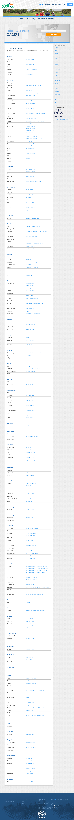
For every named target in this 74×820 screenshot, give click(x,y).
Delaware (56, 53)
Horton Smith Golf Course (30, 462)
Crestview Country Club (30, 395)
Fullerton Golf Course (29, 98)
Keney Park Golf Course (30, 210)
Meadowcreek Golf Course (30, 742)
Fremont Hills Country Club (30, 452)
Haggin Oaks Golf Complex (30, 128)
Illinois (56, 59)
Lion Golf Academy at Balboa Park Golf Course (34, 136)
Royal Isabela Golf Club (30, 649)
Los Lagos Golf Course (30, 145)
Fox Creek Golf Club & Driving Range (32, 267)
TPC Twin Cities (28, 433)
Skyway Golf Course (29, 517)
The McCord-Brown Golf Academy (32, 236)
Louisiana (56, 64)
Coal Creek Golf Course (30, 176)
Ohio (56, 86)
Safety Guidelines (51, 1)
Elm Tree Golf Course (29, 540)
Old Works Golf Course (30, 470)
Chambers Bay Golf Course (30, 771)
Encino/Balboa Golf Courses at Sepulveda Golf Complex (35, 93)
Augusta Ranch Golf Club (30, 64)
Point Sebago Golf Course (30, 366)
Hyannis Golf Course (29, 400)
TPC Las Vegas (28, 496)
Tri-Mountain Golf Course (30, 763)
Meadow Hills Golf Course (30, 171)
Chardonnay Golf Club (29, 116)
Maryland (56, 67)
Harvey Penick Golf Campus (30, 680)
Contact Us (63, 1)
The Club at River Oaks (30, 202)
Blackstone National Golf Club (31, 417)
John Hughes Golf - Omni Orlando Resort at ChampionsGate (36, 228)
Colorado (56, 50)
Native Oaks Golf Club (29, 155)
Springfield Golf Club (29, 657)
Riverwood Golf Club (29, 575)
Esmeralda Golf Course (30, 765)
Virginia (56, 102)
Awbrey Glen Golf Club (29, 618)
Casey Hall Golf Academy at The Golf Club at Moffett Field (36, 113)
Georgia (56, 56)
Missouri (56, 74)
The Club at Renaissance (30, 234)
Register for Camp (25, 799)
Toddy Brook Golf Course (30, 371)
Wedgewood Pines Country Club (31, 415)
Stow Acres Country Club (30, 413)
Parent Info (38, 1)
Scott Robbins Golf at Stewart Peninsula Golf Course (35, 715)
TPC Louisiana (28, 355)
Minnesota (56, 72)
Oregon (56, 89)
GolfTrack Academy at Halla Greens (32, 436)
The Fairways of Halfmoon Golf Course (32, 553)
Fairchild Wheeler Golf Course (31, 192)
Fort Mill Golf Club (29, 659)
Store (64, 4)
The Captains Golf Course (30, 397)
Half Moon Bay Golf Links (30, 103)
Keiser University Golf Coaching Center (32, 248)
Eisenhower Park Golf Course (31, 545)
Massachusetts (57, 69)
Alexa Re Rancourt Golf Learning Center (33, 368)
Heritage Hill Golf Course (30, 402)
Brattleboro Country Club (30, 734)
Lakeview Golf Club (29, 275)
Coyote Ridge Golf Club (30, 687)
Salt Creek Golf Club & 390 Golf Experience (33, 313)
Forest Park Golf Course (30, 381)
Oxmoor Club (28, 342)
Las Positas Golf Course (30, 105)
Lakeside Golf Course (29, 726)
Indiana (56, 61)
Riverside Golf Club (29, 697)
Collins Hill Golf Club (29, 264)
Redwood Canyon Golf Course (31, 87)
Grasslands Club (28, 670)
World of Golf (28, 337)
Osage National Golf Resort (30, 457)
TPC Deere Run (28, 305)
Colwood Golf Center (29, 623)
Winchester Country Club (30, 108)
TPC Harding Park (29, 141)
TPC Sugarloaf (28, 259)
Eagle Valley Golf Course (30, 493)
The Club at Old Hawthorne (30, 449)
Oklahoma (56, 88)
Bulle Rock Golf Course (30, 384)
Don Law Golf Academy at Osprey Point (33, 226)
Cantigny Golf (28, 311)
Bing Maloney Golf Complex (30, 126)
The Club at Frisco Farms (30, 692)
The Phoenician (28, 72)
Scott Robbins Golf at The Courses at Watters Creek (35, 707)
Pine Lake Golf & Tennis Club (31, 483)
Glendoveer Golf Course (30, 627)
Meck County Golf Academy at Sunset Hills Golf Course (35, 572)
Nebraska (56, 77)
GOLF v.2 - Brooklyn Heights (31, 533)
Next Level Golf (28, 447)
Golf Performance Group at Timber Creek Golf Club (35, 690)
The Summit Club (29, 530)
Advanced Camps (56, 4)
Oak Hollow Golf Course (30, 582)
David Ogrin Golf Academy (30, 705)
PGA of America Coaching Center (31, 694)
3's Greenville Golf (29, 661)
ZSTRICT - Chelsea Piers (30, 204)
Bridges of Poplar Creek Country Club (32, 288)
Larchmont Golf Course (30, 475)
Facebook (57, 805)
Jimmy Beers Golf (29, 602)
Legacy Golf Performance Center (31, 69)
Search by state (8, 799)
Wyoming (56, 105)
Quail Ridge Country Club (30, 392)
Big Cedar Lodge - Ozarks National (32, 454)
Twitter (56, 809)
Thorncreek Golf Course (30, 178)
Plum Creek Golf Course (30, 702)
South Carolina (57, 94)
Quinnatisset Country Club (30, 207)
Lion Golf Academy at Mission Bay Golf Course (34, 138)
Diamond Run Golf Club (30, 638)
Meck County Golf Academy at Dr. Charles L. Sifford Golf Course (37, 568)
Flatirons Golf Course (29, 173)
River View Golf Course (30, 148)
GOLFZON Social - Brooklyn (30, 535)
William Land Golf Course (30, 130)
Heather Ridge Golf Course (30, 169)
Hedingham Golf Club (29, 591)
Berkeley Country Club (29, 82)
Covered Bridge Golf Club (30, 329)
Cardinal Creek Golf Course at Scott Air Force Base (34, 303)
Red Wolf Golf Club (29, 758)
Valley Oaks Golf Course (30, 161)
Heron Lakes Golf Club (29, 625)
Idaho (56, 58)
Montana (56, 75)
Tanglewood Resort (29, 710)
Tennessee (57, 96)
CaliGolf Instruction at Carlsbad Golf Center (33, 85)
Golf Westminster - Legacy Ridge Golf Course (33, 181)
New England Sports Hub (30, 509)
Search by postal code (9, 801)
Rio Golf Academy (29, 241)
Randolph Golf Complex (30, 74)
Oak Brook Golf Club (29, 285)
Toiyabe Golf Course (29, 498)
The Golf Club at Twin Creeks (31, 678)
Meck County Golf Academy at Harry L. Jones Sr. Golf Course (36, 570)
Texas (56, 97)
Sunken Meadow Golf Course (31, 548)
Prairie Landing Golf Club (30, 308)
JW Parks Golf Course (29, 373)
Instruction (44, 1)
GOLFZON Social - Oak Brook (31, 295)
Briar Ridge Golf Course (30, 425)
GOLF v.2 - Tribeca (29, 555)
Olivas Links (28, 158)
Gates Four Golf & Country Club (31, 579)
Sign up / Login (69, 1)
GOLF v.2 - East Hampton (30, 543)
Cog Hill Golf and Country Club (31, 290)
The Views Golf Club (29, 66)
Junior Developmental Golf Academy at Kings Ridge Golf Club (36, 231)
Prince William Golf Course (30, 750)
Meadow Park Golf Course (30, 768)
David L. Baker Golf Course (30, 95)
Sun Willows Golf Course (30, 760)
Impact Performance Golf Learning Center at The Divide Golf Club (37, 587)
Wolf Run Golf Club (29, 501)
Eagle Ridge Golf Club (29, 589)
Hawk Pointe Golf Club (29, 520)
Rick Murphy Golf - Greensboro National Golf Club (34, 594)
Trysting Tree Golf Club (30, 621)
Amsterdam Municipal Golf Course (32, 528)
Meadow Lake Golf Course (30, 472)
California (56, 48)
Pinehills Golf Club (29, 408)
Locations (40, 4)
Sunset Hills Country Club (30, 283)
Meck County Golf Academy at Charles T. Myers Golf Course (36, 566)
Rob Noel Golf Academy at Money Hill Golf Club (34, 352)
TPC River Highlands (29, 189)
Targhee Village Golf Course (30, 781)
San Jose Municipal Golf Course (31, 143)
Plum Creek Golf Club (29, 321)
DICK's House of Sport (30, 439)
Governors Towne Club (30, 256)
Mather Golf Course (29, 132)
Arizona (56, 47)
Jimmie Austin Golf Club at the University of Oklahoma (35, 610)
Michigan (56, 70)
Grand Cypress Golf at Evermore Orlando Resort (34, 243)
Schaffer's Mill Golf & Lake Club (31, 150)
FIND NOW (53, 34)
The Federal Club (29, 744)
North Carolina (57, 85)
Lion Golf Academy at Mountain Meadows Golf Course (35, 121)
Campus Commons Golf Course (31, 134)
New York (56, 83)
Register (70, 4)
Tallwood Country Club (30, 194)
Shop (23, 803)
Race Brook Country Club (30, 199)
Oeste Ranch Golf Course (30, 717)
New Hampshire (57, 80)
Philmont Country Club (29, 635)
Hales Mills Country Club (30, 550)
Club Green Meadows (29, 773)
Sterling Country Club (29, 700)
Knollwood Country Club (30, 100)
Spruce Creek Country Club (30, 246)
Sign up (55, 799)
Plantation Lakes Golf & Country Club (32, 218)
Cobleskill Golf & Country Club (31, 537)
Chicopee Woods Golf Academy (31, 262)
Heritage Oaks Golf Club (30, 293)
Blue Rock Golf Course (30, 410)
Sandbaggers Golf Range (30, 405)
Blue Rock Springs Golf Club (30, 153)
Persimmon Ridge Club (30, 340)
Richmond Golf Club (29, 123)
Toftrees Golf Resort (29, 641)
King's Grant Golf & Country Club (31, 577)
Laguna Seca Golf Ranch (30, 110)
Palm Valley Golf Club (29, 61)
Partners (57, 1)
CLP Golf (27, 300)
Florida (56, 55)
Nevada (56, 78)
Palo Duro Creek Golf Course (31, 683)
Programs (47, 4)
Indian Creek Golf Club (29, 685)
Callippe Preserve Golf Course (31, 118)
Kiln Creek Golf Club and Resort (31, 747)
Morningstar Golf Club (29, 326)
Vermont (56, 100)
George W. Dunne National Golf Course (32, 298)
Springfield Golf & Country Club (31, 460)
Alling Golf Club (28, 197)
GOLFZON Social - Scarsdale (31, 558)
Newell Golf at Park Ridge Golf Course (32, 239)
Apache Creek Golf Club (30, 59)
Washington (57, 104)
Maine (56, 66)
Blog (33, 1)
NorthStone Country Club (30, 584)
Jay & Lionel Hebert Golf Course (31, 357)
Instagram (57, 807)
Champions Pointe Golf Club (30, 324)
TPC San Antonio (29, 712)
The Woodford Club (29, 344)
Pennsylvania (57, 91)
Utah (55, 99)
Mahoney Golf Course (29, 485)
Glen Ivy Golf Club (29, 90)
